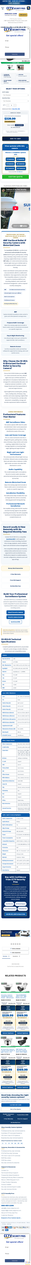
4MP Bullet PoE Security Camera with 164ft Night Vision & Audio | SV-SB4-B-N (22, 1051)
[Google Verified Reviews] (27, 1263)
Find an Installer (6, 1184)
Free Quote (23, 14)
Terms (28, 1222)
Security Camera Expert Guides (11, 1187)
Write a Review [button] (16, 948)
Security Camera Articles (9, 1189)
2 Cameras (10, 159)
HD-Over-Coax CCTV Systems (10, 1135)
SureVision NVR (10, 539)
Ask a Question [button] (16, 952)
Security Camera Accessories (10, 1162)
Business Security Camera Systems (12, 1138)
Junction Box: (6, 98)
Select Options (8, 1033)
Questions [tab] (15, 956)
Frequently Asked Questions (10, 1175)
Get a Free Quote (15, 1109)
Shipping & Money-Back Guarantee (12, 1177)
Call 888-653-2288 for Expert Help (15, 914)
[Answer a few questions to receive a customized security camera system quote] (15, 933)
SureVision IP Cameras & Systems (11, 1133)
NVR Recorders (6, 1158)
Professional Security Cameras (10, 1151)
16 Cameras (21, 164)
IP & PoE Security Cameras (9, 1153)
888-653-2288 (7, 1206)
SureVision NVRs (15, 622)
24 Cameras (10, 168)
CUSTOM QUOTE (15, 177)
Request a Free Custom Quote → (11, 1218)
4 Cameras (20, 159)
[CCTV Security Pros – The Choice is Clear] (16, 9)
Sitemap (9, 1224)
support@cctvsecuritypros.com (11, 1210)
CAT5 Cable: (5, 92)
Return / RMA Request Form (10, 1180)
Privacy (4, 1224)
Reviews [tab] (5, 956)
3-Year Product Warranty (9, 1182)
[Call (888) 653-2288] (11, 14)
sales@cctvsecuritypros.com (10, 1208)
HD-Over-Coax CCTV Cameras (10, 1155)
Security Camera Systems (15, 617)
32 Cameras (21, 168)
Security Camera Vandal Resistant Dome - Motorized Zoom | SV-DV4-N (7, 996)
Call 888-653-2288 (15, 1105)
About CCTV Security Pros (9, 1213)
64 (21, 1143)
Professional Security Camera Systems (13, 1131)
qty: (4, 105)
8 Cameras (10, 164)
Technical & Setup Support (9, 1173)
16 (12, 1143)
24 (15, 1143)
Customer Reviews (7, 1215)
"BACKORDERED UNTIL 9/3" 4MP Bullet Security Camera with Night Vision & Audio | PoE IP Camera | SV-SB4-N (23, 996)
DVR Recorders (6, 1160)
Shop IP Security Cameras (15, 612)
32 (18, 1143)
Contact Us (4, 1170)
